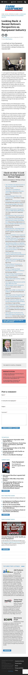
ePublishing (10, 671)
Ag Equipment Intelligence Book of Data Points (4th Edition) (14, 501)
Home (3, 14)
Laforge (13, 332)
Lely (4, 334)
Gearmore (5, 332)
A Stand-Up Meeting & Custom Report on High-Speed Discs (13, 374)
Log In (14, 2)
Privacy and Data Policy (19, 668)
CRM (18, 329)
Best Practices (9, 39)
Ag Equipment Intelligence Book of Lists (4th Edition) (14, 507)
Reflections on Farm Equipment (13, 201)
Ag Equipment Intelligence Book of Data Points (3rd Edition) (14, 510)
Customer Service (19, 661)
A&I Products (18, 570)
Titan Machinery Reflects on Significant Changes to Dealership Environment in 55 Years (15, 244)
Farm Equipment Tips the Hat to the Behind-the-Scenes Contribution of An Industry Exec (14, 314)
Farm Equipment (7, 331)
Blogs (6, 14)
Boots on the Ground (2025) (11, 504)
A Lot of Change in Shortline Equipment (15, 223)
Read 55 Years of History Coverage (13, 321)
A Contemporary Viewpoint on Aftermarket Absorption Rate (11, 381)
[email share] (3, 35)
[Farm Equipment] (6, 467)
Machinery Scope (18, 619)
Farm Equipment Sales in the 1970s (14, 204)
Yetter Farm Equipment (18, 600)
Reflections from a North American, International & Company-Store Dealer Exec (14, 220)
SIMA (11, 335)
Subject (3, 406)
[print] (6, 35)
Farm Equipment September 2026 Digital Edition (13, 440)
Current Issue (18, 663)
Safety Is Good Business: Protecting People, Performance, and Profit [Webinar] (14, 444)
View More (6, 490)
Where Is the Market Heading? (13, 455)
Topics (5, 2)
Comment (4, 412)
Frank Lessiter (16, 331)
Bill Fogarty (12, 329)
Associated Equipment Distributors (11, 542)
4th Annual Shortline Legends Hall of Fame (14, 476)
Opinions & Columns (13, 14)
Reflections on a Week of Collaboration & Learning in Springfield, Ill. (14, 377)
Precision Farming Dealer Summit (15, 334)
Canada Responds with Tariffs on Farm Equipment (13, 452)
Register (19, 2)
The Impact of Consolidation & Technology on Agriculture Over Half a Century (14, 191)
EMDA (22, 329)
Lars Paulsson (6, 37)
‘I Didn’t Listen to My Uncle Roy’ (12, 278)
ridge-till (5, 335)
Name (3, 395)
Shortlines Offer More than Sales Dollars (13, 479)
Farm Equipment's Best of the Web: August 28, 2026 (14, 448)
